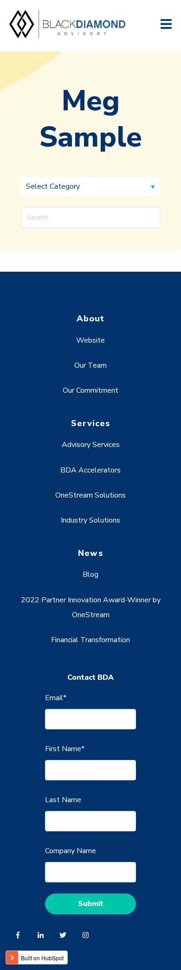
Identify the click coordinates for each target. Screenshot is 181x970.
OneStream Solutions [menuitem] (90, 495)
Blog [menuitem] (90, 574)
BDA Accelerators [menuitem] (90, 470)
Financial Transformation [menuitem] (90, 640)
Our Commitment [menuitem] (90, 390)
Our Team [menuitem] (90, 365)
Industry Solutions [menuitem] (90, 520)
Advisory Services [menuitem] (91, 445)
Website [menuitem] (90, 340)
